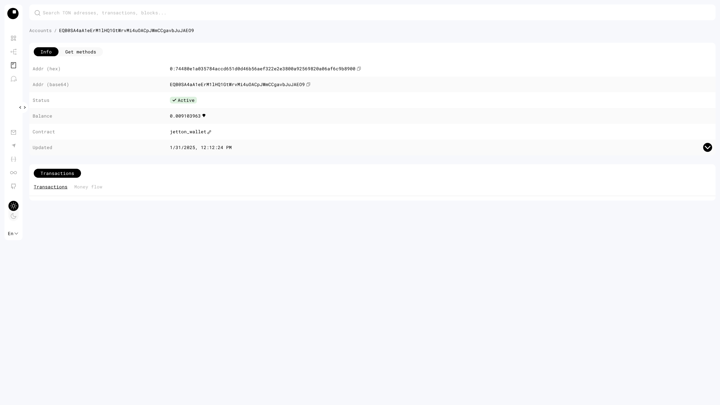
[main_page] (13, 13)
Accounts (40, 30)
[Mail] (13, 132)
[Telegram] (13, 145)
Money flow (88, 187)
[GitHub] (13, 186)
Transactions (51, 187)
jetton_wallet (188, 131)
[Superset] (13, 172)
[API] (13, 159)
